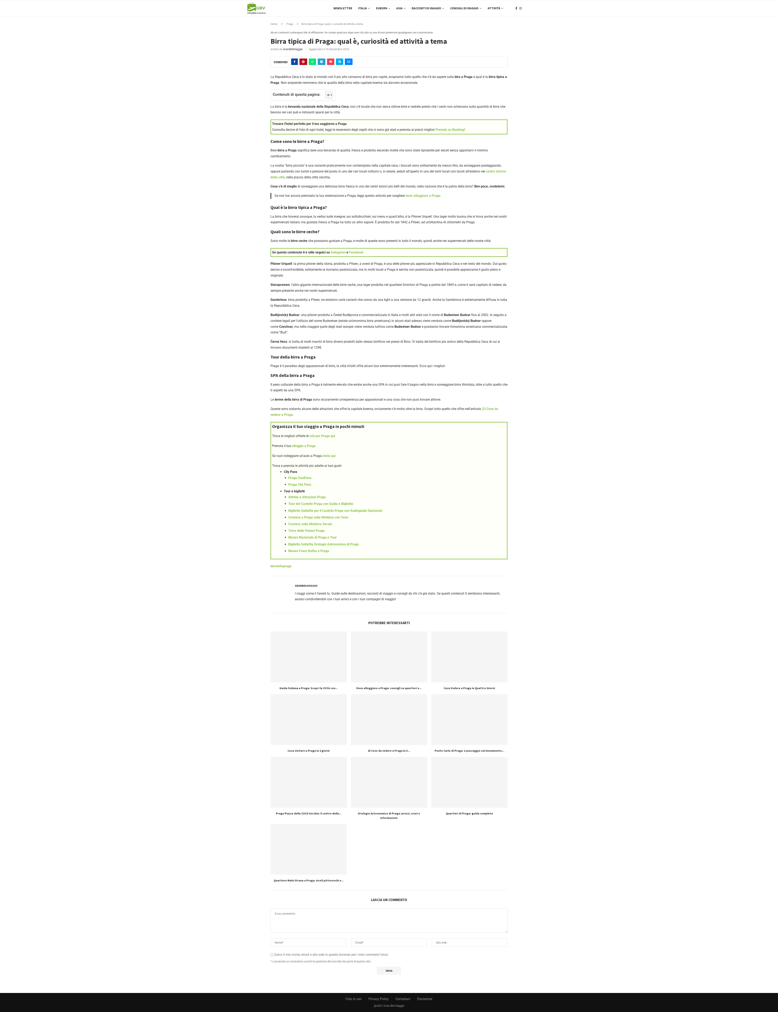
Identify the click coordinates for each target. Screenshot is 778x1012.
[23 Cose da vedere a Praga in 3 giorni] (389, 719)
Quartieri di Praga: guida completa (469, 813)
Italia (362, 8)
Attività (494, 8)
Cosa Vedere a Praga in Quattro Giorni (469, 688)
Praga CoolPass (299, 478)
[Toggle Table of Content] (326, 95)
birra (273, 566)
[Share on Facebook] (294, 62)
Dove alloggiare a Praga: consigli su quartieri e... (389, 688)
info (280, 566)
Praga (289, 24)
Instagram (338, 252)
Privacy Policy (379, 999)
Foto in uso (354, 999)
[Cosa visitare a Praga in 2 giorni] (308, 719)
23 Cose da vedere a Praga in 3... (389, 750)
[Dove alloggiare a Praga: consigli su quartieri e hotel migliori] (389, 656)
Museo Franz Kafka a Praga (308, 551)
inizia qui (329, 456)
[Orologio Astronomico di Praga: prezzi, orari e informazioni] (389, 782)
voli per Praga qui (322, 436)
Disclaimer (424, 999)
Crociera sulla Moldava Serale (310, 524)
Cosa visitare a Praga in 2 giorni (308, 750)
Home (273, 24)
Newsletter (342, 8)
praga (287, 566)
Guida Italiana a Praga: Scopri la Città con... (308, 688)
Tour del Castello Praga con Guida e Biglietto (320, 504)
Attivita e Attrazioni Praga (307, 497)
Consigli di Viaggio (464, 8)
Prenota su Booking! (450, 130)
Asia (399, 8)
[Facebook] (516, 8)
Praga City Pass (299, 484)
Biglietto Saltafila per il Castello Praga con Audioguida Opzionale (335, 511)
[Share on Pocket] (330, 62)
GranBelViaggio (293, 49)
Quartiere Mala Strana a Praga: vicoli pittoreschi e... (309, 880)
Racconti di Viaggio (426, 8)
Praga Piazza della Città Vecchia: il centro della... (308, 813)
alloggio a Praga (304, 446)
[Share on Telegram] (321, 62)
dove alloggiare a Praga (423, 196)
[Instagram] (520, 8)
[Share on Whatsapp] (312, 62)
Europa (381, 8)
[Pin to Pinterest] (303, 62)
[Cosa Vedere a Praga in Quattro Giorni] (469, 656)
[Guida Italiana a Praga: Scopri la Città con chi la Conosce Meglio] (308, 656)
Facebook (356, 252)
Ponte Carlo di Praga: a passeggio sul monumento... (469, 750)
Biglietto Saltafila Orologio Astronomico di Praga (323, 544)
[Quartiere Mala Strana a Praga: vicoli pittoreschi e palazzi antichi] (308, 849)
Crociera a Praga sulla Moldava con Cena (318, 517)
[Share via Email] (349, 62)
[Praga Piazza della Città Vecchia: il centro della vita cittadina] (308, 782)
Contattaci (402, 999)
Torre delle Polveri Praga (306, 531)
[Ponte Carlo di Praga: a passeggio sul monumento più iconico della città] (469, 719)
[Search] (529, 8)
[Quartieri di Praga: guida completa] (469, 782)
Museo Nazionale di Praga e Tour (312, 537)
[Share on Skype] (339, 62)
